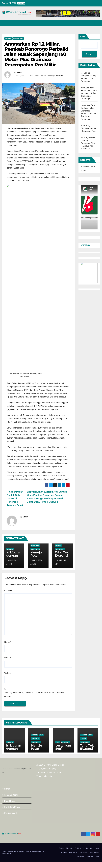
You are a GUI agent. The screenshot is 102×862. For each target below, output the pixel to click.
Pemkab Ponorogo (47, 76)
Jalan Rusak (34, 76)
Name (7, 642)
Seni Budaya (35, 549)
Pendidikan (35, 545)
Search (89, 54)
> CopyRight (8, 801)
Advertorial (80, 857)
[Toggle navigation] (97, 23)
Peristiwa (90, 857)
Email (7, 658)
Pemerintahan (18, 38)
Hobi (41, 734)
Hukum (96, 848)
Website (8, 673)
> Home (6, 789)
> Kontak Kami (9, 813)
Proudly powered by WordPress (13, 851)
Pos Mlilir (59, 76)
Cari (82, 36)
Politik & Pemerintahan (83, 848)
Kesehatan (83, 852)
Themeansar (6, 854)
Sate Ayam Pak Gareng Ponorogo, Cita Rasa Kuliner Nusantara (88, 143)
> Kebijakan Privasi (11, 807)
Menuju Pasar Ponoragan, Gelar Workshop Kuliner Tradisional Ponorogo (89, 93)
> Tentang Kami (10, 795)
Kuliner (58, 545)
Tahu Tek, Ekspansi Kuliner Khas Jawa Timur (89, 128)
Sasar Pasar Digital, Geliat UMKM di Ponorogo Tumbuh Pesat (15, 498)
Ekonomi (8, 38)
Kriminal (64, 852)
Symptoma (85, 245)
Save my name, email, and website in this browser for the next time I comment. (34, 694)
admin (19, 72)
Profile (61, 848)
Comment (9, 590)
